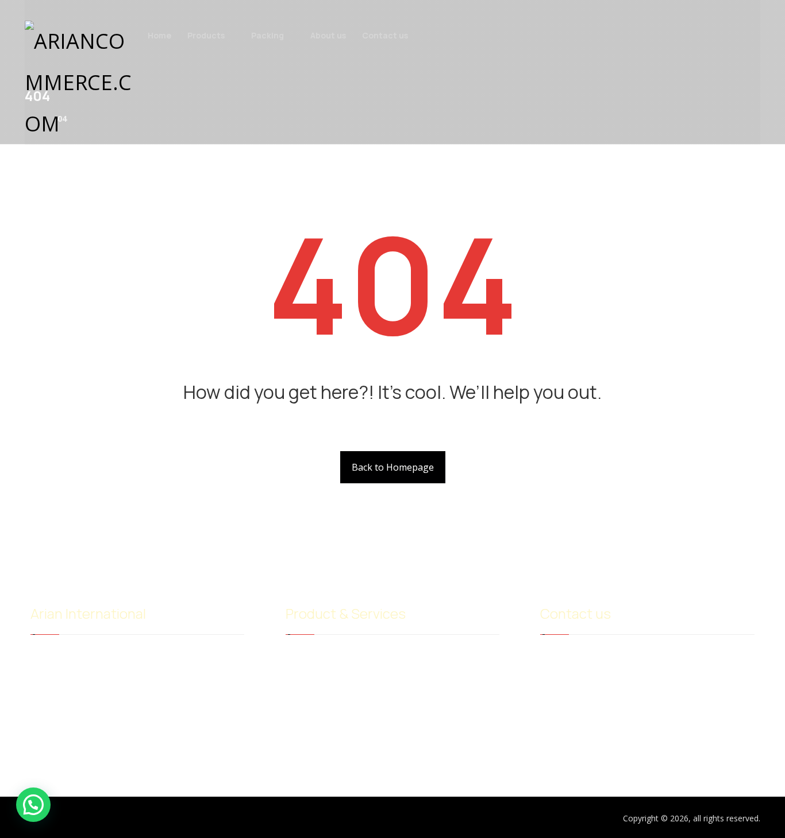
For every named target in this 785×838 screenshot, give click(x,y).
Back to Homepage (393, 467)
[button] (33, 804)
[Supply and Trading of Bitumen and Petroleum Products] (82, 83)
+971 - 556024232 (581, 674)
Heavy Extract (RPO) (332, 674)
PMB (416, 674)
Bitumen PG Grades (332, 656)
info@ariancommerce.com (598, 656)
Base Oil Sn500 (434, 656)
